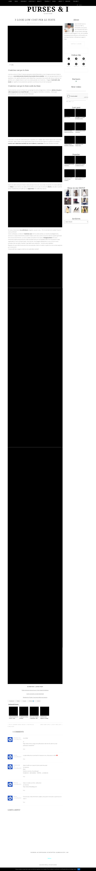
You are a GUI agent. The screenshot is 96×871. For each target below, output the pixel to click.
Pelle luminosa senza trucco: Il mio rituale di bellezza (35, 690)
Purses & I (48, 9)
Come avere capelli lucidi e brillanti (51, 724)
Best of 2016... (67, 117)
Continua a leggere (76, 43)
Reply (24, 749)
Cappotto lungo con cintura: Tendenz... (68, 179)
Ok (78, 869)
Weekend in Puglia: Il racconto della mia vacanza (35, 697)
